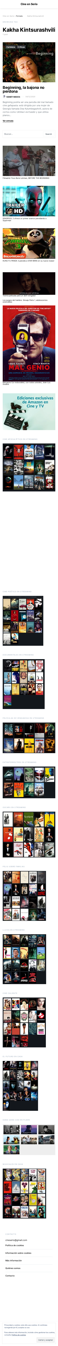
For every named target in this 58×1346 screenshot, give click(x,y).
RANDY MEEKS (13, 97)
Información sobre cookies (18, 1253)
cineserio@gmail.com (16, 1240)
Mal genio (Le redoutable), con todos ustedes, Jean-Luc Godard (26, 383)
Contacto (10, 1275)
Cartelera (10, 47)
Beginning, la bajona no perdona (23, 89)
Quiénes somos (12, 1268)
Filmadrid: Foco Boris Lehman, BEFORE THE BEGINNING (26, 178)
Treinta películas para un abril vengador (19, 296)
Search (48, 134)
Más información (13, 1260)
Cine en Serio (29, 4)
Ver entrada (8, 121)
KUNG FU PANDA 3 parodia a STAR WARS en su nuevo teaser (28, 261)
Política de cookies (19, 1335)
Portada (19, 16)
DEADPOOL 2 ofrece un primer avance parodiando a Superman (24, 219)
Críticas (21, 47)
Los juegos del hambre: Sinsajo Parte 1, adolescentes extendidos (25, 301)
